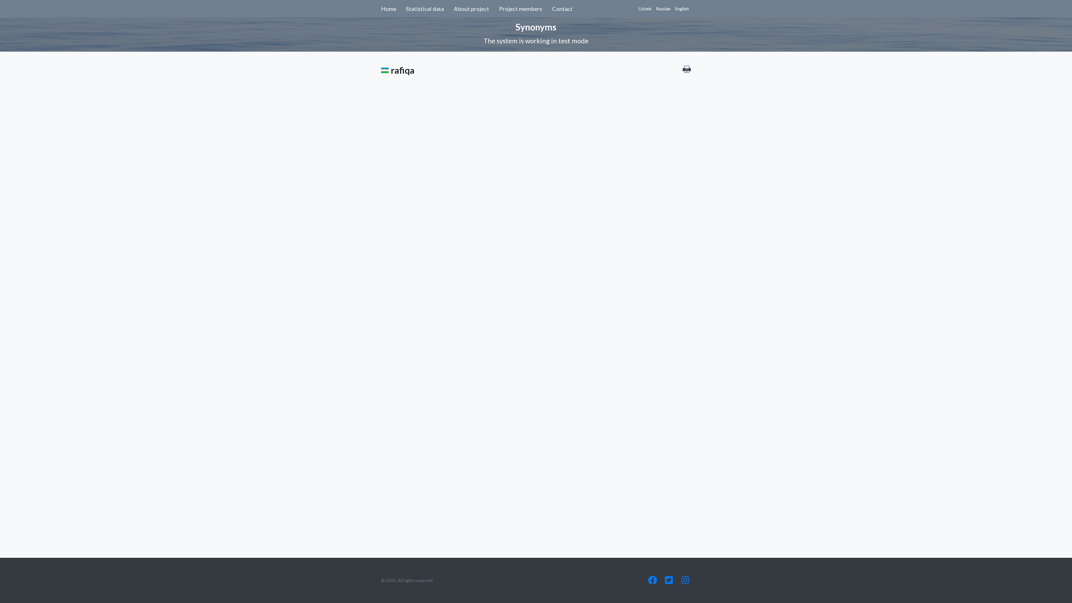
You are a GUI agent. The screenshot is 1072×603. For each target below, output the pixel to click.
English (682, 8)
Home (388, 8)
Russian (663, 8)
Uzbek (645, 8)
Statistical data (425, 8)
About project (471, 8)
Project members (520, 8)
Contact (562, 8)
